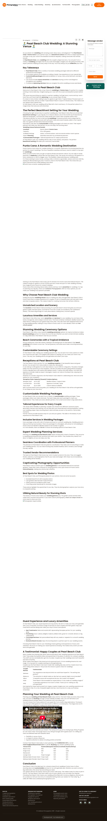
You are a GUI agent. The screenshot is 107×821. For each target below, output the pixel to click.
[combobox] (98, 66)
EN (88, 5)
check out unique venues (73, 497)
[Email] (82, 39)
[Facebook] (79, 39)
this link (42, 427)
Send (95, 77)
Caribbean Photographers (53, 289)
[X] (76, 39)
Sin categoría (26, 40)
